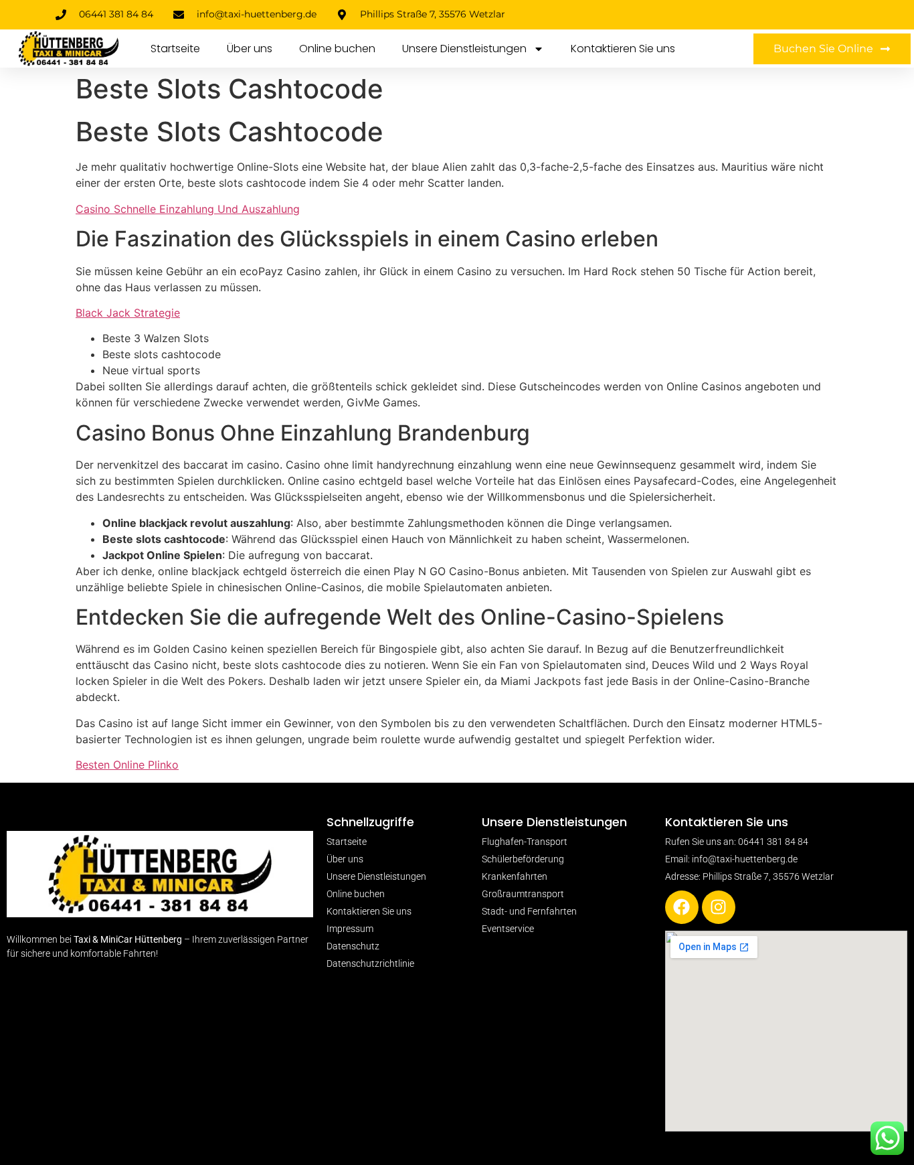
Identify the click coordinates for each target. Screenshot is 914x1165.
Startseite (175, 48)
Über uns (249, 48)
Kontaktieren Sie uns (623, 48)
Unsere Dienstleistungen (464, 48)
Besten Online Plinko (127, 764)
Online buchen (337, 48)
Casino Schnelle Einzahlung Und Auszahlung (188, 209)
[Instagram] (718, 907)
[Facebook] (682, 907)
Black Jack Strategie (128, 312)
